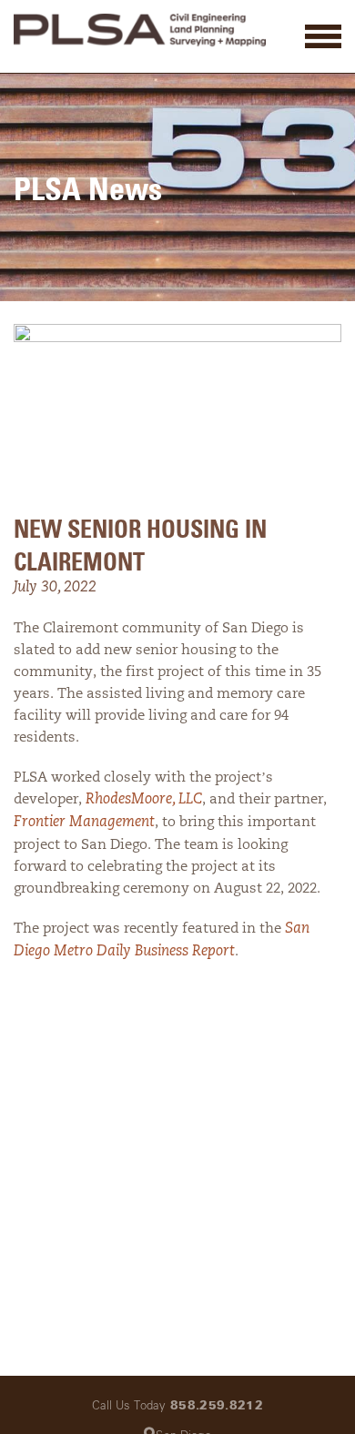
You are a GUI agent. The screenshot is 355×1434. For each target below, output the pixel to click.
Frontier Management (84, 822)
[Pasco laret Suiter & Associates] (140, 33)
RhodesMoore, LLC (144, 800)
